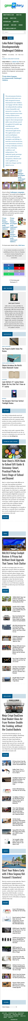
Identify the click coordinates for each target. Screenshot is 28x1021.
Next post (13, 282)
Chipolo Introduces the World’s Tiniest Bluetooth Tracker (12, 366)
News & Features (6, 346)
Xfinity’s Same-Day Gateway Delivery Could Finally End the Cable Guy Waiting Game (19, 975)
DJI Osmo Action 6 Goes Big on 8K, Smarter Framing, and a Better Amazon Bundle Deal (19, 762)
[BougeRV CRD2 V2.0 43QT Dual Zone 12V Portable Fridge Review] (6, 681)
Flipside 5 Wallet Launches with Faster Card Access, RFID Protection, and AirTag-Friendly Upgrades (19, 985)
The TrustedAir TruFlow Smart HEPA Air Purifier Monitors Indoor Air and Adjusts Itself (18, 842)
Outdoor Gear (7, 22)
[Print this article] (19, 271)
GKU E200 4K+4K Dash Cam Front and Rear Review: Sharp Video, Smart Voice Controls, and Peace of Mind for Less (19, 629)
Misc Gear (13, 25)
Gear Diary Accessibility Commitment (11, 1016)
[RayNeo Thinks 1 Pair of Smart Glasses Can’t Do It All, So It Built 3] (6, 773)
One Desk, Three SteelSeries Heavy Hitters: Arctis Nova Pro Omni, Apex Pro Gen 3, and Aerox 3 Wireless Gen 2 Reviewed (19, 670)
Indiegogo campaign (17, 192)
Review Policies (21, 1013)
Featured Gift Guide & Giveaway (10, 441)
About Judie (4, 1013)
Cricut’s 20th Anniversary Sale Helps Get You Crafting (19, 789)
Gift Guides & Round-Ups (9, 28)
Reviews (4, 398)
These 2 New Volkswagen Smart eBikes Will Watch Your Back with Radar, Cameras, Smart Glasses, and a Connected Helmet (18, 811)
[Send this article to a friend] (9, 271)
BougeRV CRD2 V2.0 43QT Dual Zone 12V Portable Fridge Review (19, 679)
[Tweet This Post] (19, 265)
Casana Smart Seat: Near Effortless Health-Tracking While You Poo (19, 958)
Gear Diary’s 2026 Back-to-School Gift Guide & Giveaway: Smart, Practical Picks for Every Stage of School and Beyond (14, 469)
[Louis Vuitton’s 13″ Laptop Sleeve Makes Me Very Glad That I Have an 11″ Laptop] (14, 377)
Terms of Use (23, 1016)
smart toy (15, 61)
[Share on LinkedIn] (9, 268)
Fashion (20, 25)
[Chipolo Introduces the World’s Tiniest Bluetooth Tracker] (14, 361)
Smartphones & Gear (8, 15)
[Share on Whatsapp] (9, 274)
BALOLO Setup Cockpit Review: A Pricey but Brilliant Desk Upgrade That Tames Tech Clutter (14, 558)
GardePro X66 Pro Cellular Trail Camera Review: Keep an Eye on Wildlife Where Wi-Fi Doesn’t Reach (19, 609)
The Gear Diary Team (12, 1013)
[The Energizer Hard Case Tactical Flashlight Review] (14, 396)
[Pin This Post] (19, 268)
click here (21, 245)
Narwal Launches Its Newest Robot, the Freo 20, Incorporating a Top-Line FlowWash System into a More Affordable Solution (19, 920)
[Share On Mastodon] (19, 274)
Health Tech (13, 18)
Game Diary (6, 25)
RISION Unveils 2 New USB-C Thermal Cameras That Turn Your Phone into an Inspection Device (19, 930)
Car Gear (5, 18)
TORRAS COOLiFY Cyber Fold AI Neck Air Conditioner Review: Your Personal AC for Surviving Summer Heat (19, 599)
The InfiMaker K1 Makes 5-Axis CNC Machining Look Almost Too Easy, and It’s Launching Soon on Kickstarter (19, 800)
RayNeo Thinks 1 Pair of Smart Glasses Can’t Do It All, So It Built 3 (18, 771)
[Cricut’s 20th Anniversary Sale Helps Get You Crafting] (6, 792)
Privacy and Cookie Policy (18, 1014)
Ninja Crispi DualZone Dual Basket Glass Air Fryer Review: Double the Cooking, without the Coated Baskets (19, 618)
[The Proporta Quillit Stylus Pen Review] (14, 344)
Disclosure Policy (7, 1014)
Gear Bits (4, 379)
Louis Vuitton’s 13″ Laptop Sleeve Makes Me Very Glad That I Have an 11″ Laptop (13, 384)
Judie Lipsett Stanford (13, 58)
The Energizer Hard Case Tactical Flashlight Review (13, 401)
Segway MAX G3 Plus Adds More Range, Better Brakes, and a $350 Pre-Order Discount (19, 832)
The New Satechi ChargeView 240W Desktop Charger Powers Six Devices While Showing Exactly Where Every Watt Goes (19, 822)
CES (16, 54)
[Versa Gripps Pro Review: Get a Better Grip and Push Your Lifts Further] (6, 662)
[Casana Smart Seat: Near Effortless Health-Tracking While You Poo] (6, 960)
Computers (16, 22)
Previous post (15, 280)
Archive (5, 1017)
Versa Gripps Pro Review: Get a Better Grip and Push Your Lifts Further (19, 660)
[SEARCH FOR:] (14, 32)
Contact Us (10, 1017)
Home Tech (18, 15)
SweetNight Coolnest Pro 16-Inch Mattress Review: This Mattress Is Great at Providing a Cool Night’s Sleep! (19, 781)
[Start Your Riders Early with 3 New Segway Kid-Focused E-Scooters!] (14, 867)
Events (4, 363)
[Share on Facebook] (9, 265)
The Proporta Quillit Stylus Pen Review (12, 349)
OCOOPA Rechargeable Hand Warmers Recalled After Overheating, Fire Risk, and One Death (19, 940)
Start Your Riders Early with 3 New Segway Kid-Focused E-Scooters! (13, 873)
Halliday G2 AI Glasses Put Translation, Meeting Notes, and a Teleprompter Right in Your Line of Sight (19, 967)
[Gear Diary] (14, 5)
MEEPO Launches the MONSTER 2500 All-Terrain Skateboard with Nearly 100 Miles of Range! (19, 949)
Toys (3, 57)
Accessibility (11, 54)
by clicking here (14, 436)
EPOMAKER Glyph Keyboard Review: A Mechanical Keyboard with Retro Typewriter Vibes (19, 639)
